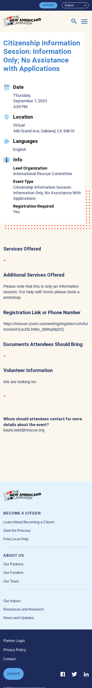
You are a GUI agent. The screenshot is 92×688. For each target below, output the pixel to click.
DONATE (48, 5)
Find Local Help (16, 539)
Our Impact (12, 601)
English (69, 5)
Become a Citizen (22, 513)
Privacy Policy (14, 650)
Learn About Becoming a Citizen (28, 522)
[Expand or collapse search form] (74, 21)
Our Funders (13, 573)
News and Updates (18, 618)
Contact (9, 659)
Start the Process (16, 530)
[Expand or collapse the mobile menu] (84, 21)
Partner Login (14, 641)
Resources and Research (23, 609)
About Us (13, 555)
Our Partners (13, 564)
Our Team (11, 581)
